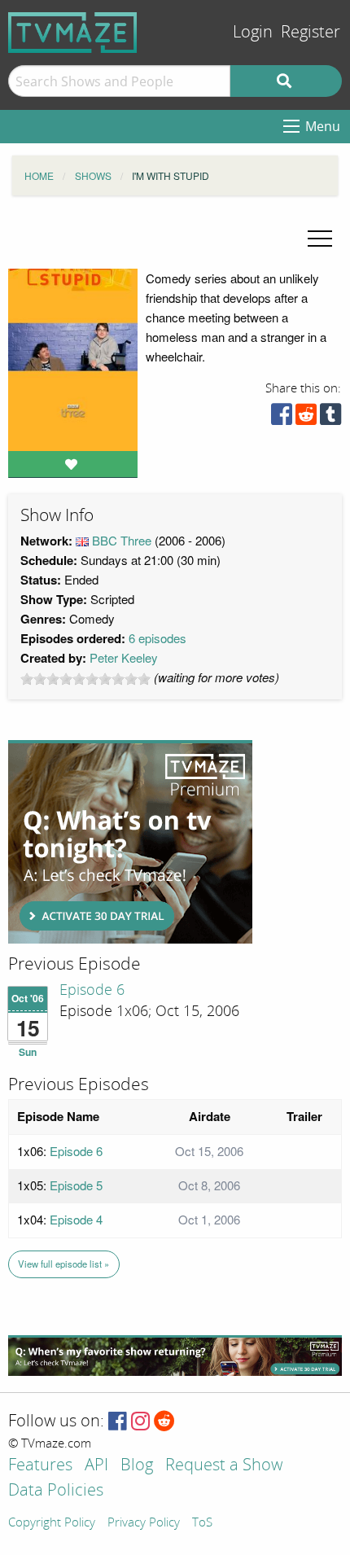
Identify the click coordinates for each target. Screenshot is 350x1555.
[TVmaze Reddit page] (164, 1421)
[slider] (85, 679)
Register (310, 32)
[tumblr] (330, 418)
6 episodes (157, 637)
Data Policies (55, 1491)
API (96, 1465)
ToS (202, 1523)
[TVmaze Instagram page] (140, 1421)
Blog (136, 1465)
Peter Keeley (124, 657)
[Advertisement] (130, 842)
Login (253, 32)
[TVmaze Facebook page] (117, 1421)
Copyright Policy (51, 1523)
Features (40, 1465)
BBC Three (121, 540)
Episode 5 (76, 1185)
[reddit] (306, 418)
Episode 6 (92, 990)
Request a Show (223, 1465)
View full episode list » (63, 1263)
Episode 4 (76, 1219)
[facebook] (281, 418)
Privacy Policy (143, 1523)
